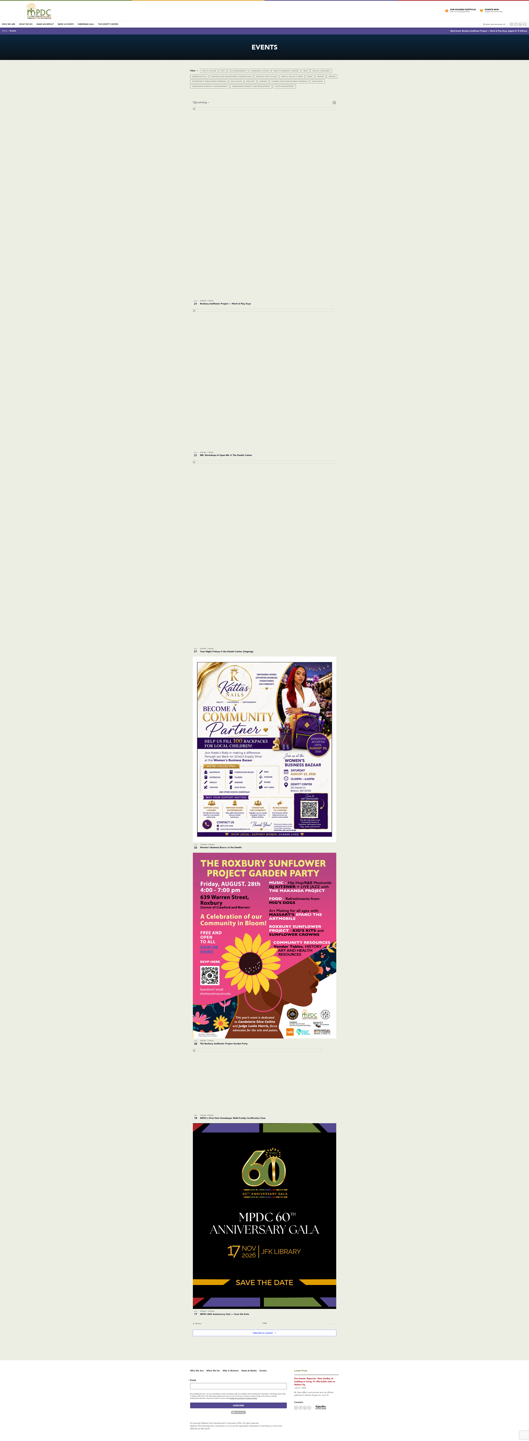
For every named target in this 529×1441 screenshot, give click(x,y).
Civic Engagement (237, 71)
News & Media (249, 1370)
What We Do (26, 24)
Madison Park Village (266, 76)
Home (4, 31)
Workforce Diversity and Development (251, 86)
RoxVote (250, 81)
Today (264, 1323)
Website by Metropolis (200, 1429)
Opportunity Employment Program (209, 81)
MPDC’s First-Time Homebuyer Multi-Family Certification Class (232, 1118)
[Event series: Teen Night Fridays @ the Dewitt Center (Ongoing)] (215, 648)
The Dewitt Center (108, 24)
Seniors (263, 81)
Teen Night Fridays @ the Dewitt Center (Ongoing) (226, 651)
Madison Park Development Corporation (231, 76)
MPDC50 (320, 76)
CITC (223, 71)
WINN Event (317, 81)
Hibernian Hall (86, 24)
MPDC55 (332, 76)
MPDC (309, 76)
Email (193, 1380)
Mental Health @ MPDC (292, 76)
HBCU (305, 71)
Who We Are (8, 24)
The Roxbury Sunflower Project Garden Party (224, 1043)
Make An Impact (45, 24)
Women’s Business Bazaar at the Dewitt (221, 847)
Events (13, 31)
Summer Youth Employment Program (289, 81)
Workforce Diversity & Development (209, 86)
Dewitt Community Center (286, 71)
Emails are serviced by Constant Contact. (243, 1398)
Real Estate (236, 81)
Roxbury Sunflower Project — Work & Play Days (225, 303)
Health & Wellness (321, 71)
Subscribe (238, 1405)
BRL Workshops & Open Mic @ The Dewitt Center (226, 455)
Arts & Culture (209, 71)
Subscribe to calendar (263, 1333)
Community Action (260, 71)
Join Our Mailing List (496, 24)
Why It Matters (231, 1370)
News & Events (66, 24)
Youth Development (284, 86)
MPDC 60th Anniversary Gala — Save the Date (224, 1314)
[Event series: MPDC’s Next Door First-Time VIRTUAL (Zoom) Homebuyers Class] (215, 1115)
